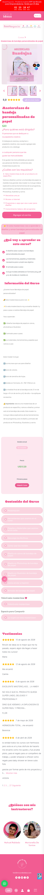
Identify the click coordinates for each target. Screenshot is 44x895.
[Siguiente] (40, 91)
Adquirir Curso (22, 485)
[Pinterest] (28, 877)
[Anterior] (4, 91)
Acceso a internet (12, 199)
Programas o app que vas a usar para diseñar (21, 204)
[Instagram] (19, 877)
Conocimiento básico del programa (20, 209)
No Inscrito (22, 447)
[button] (32, 100)
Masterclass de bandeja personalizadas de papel (22, 41)
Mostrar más (11, 773)
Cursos (21, 37)
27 (10, 785)
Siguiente (16, 785)
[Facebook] (16, 877)
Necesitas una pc (12, 195)
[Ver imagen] (12, 91)
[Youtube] (22, 877)
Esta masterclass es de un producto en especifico (20, 175)
